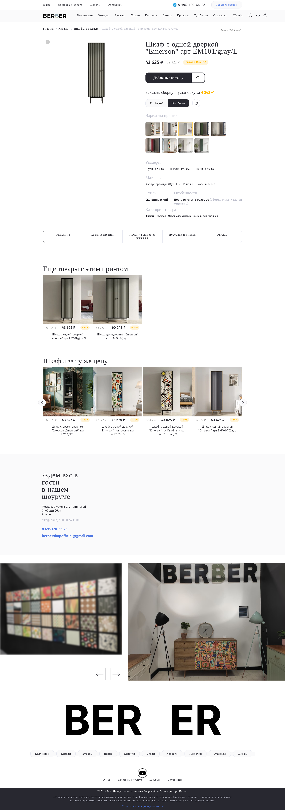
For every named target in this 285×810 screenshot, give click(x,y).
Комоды (103, 15)
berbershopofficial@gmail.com (68, 536)
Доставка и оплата (70, 4)
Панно (135, 15)
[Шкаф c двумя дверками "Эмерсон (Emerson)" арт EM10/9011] (68, 391)
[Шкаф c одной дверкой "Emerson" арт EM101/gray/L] (68, 299)
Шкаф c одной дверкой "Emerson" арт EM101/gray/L (67, 336)
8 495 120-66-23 (191, 5)
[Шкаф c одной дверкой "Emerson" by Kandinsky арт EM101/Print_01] (167, 391)
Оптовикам (115, 4)
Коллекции (85, 15)
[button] (47, 42)
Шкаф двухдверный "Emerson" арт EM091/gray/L (117, 336)
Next (243, 402)
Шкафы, (150, 216)
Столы (167, 15)
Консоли (151, 15)
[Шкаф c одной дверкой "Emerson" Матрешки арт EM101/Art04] (117, 391)
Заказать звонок (226, 4)
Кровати (183, 15)
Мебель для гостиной (205, 216)
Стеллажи (220, 15)
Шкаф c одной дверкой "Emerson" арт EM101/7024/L (217, 428)
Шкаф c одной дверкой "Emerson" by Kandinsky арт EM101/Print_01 (167, 430)
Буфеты (120, 15)
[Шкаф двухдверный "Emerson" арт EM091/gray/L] (117, 299)
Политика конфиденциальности (142, 806)
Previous (42, 402)
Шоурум (95, 4)
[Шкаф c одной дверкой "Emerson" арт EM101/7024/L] (217, 391)
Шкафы (238, 15)
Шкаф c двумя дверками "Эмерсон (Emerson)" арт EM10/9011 (68, 430)
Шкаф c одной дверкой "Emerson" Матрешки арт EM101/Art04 (117, 430)
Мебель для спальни (179, 216)
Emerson (161, 216)
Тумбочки (201, 15)
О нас (46, 4)
